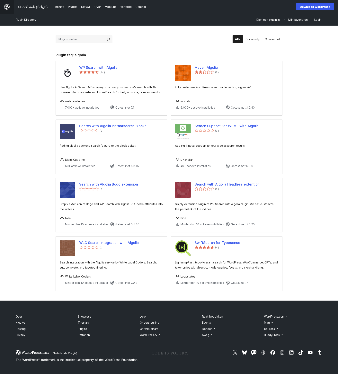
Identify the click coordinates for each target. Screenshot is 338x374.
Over (19, 316)
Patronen (84, 335)
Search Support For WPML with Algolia (227, 126)
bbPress (271, 328)
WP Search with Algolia (98, 67)
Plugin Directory (26, 19)
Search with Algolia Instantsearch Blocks (113, 126)
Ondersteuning (149, 322)
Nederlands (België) (65, 353)
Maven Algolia (206, 67)
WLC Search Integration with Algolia (109, 243)
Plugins (82, 328)
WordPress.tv (150, 335)
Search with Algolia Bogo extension (108, 184)
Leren (143, 316)
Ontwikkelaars (149, 328)
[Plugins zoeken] (108, 39)
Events (206, 322)
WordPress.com (276, 316)
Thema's (83, 322)
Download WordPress (315, 6)
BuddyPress (273, 335)
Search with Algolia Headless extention (227, 184)
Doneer (208, 328)
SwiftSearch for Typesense (217, 243)
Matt (268, 322)
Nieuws (20, 322)
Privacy (20, 335)
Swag (207, 335)
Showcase (84, 316)
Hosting (21, 328)
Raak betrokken (212, 316)
